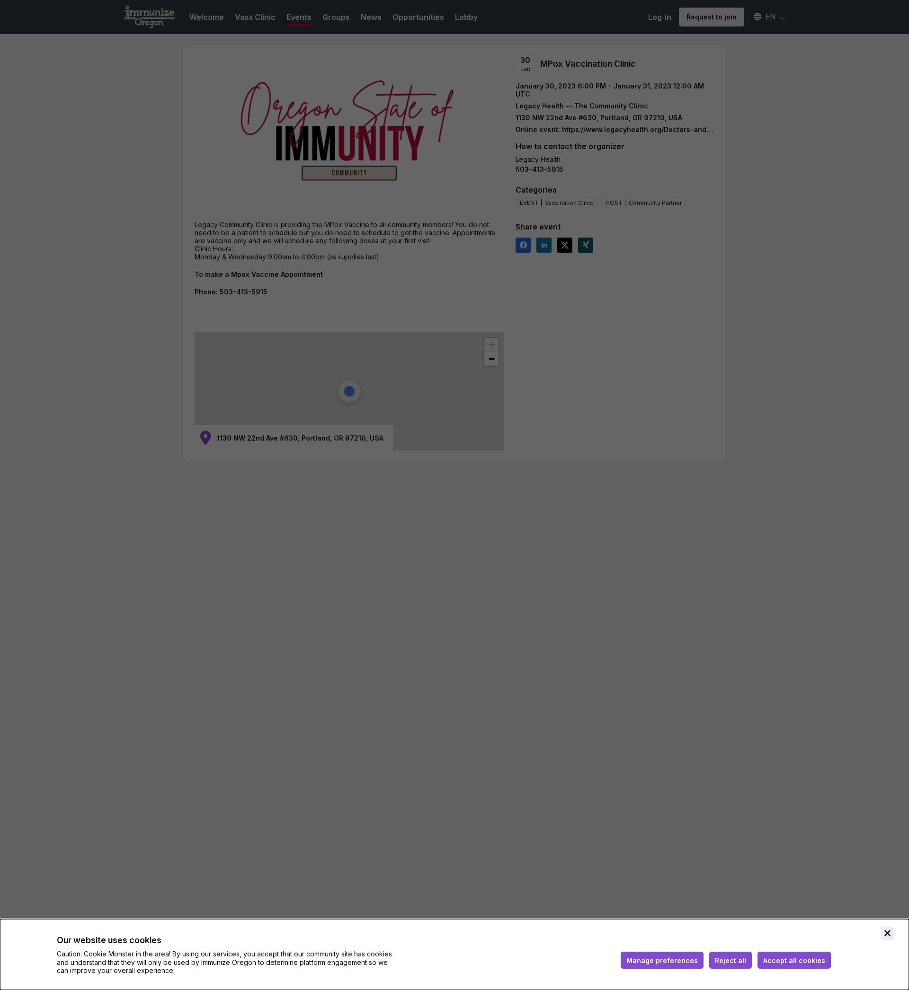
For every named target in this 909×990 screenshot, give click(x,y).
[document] (454, 954)
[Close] (887, 933)
